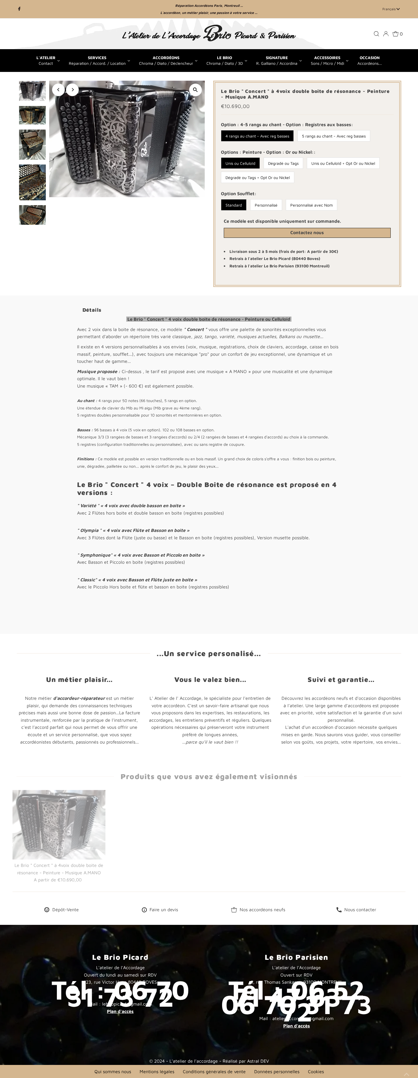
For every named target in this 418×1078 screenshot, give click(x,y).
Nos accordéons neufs (262, 909)
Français (389, 9)
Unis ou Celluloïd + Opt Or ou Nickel (343, 163)
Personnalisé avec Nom (311, 205)
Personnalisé (266, 205)
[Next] (72, 89)
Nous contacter (360, 909)
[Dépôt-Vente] (46, 910)
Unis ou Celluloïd (240, 163)
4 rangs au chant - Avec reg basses (257, 136)
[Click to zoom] (195, 90)
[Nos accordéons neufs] (234, 910)
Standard (233, 205)
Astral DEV (258, 1061)
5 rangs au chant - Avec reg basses (334, 136)
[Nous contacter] (339, 910)
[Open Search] (376, 33)
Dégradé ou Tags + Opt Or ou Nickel (257, 177)
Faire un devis (164, 909)
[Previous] (58, 89)
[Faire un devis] (144, 910)
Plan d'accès (120, 1011)
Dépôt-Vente (65, 909)
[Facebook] (19, 9)
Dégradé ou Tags (283, 163)
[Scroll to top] (406, 1066)
